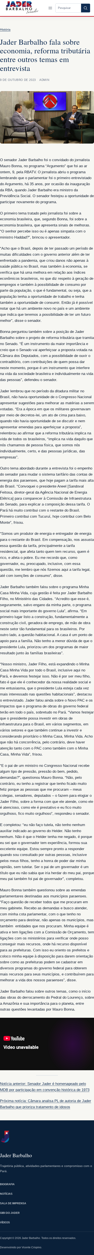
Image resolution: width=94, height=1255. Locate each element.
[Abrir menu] (50, 8)
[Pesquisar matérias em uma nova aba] (85, 8)
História (5, 29)
